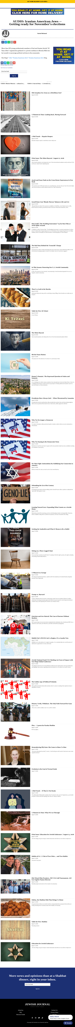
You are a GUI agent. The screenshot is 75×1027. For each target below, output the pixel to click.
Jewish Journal (12, 6)
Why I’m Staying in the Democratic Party (45, 442)
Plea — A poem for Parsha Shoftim (43, 725)
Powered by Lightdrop (44, 1022)
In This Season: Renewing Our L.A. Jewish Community (50, 267)
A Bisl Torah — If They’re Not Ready (44, 791)
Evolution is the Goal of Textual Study (44, 769)
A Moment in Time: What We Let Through (46, 813)
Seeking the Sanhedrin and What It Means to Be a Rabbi (50, 529)
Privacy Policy (54, 1012)
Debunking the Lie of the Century (43, 485)
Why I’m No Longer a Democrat (42, 420)
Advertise (20, 1010)
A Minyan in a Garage (39, 573)
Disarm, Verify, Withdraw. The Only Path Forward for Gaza (52, 704)
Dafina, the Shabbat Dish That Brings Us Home (47, 900)
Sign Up (14, 75)
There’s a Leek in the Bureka (41, 289)
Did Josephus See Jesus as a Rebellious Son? (47, 93)
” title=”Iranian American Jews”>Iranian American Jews (26, 58)
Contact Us (54, 1010)
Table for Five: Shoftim (39, 922)
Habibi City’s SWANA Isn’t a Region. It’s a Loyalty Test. (50, 638)
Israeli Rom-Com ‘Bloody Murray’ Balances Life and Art (50, 202)
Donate (54, 1014)
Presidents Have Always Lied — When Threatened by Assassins (53, 398)
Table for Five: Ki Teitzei (40, 311)
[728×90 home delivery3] (37, 11)
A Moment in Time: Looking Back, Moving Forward (49, 115)
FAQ (20, 1012)
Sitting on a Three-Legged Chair (42, 551)
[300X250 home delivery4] (63, 55)
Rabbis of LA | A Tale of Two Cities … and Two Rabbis (50, 856)
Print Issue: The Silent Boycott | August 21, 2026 (48, 158)
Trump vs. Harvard (38, 594)
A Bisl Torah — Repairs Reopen (42, 136)
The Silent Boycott (38, 333)
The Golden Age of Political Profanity (44, 682)
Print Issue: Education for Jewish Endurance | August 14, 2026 (53, 834)
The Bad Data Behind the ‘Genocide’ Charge (46, 245)
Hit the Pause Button (39, 354)
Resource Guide (20, 1014)
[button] (2, 42)
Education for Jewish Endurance (43, 943)
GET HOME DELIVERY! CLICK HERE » (37, 1)
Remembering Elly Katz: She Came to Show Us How (49, 747)
